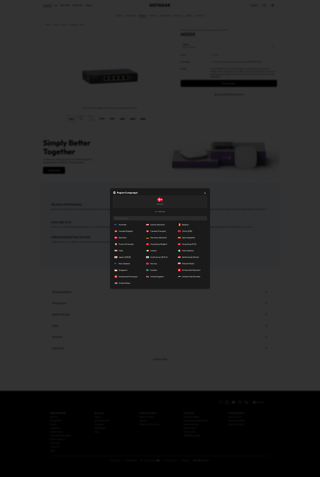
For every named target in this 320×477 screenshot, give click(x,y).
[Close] (205, 193)
